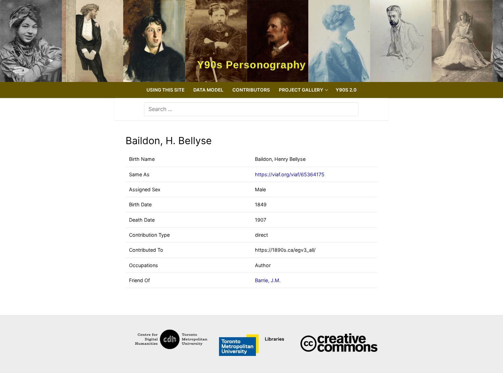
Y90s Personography (251, 64)
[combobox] (251, 108)
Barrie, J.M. (268, 280)
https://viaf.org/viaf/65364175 (289, 174)
